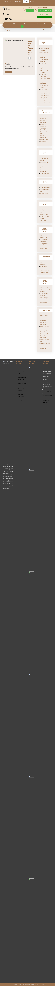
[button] (4, 493)
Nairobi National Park (44, 333)
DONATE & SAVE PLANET (44, 16)
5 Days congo (43, 220)
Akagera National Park (45, 187)
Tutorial (7, 63)
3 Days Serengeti (44, 287)
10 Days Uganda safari (45, 101)
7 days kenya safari (44, 272)
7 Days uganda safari (45, 95)
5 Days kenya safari (44, 270)
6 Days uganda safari (45, 93)
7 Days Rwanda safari (45, 173)
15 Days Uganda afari (45, 103)
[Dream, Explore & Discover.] (9, 14)
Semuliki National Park (45, 139)
